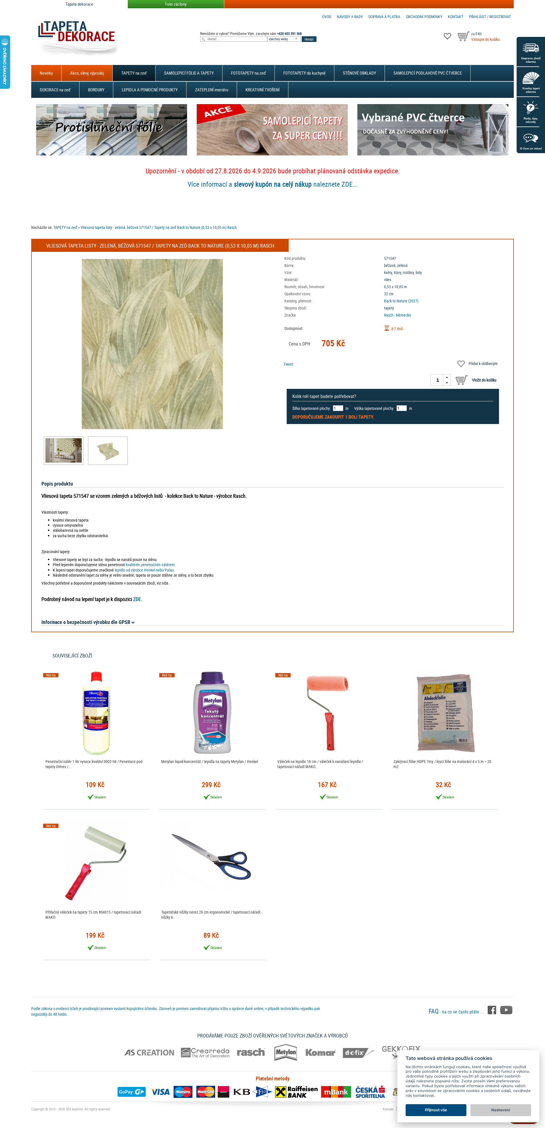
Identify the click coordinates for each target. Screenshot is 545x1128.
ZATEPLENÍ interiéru (211, 89)
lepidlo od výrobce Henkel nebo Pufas (144, 570)
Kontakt (455, 16)
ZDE (137, 599)
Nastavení (500, 1110)
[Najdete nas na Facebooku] (492, 1009)
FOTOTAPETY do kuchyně (304, 73)
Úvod (326, 16)
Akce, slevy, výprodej (87, 73)
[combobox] (284, 39)
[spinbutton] (437, 380)
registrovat (500, 16)
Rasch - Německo (397, 315)
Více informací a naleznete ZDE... (273, 184)
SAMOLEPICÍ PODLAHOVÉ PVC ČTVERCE (427, 73)
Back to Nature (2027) (401, 300)
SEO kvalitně (74, 1109)
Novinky (46, 73)
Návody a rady (350, 16)
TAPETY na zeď (134, 73)
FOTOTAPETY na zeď (248, 73)
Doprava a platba (384, 16)
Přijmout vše (436, 1110)
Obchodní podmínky (424, 16)
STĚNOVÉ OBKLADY (359, 73)
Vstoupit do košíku (485, 39)
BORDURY (96, 89)
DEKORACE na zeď (55, 89)
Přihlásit (477, 16)
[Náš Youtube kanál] (506, 1009)
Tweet (288, 364)
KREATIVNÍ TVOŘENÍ (263, 89)
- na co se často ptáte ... (457, 1012)
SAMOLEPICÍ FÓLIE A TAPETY (189, 73)
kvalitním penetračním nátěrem (150, 564)
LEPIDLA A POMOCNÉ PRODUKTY (150, 89)
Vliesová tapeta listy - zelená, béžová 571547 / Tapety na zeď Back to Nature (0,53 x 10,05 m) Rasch (159, 227)
